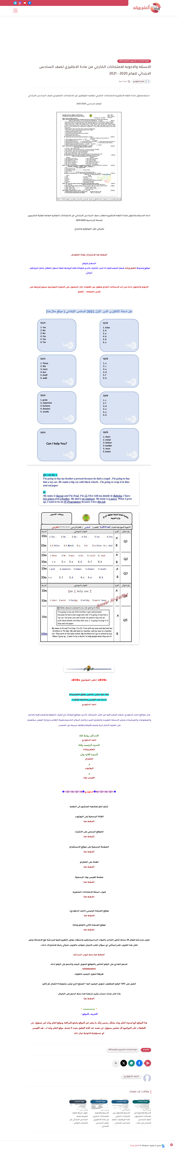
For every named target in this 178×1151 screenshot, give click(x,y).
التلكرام (89, 759)
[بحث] (15, 11)
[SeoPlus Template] (163, 1146)
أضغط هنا (89, 821)
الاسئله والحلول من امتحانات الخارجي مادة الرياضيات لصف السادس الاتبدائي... (121, 1118)
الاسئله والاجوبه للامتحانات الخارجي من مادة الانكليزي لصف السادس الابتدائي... (101, 1120)
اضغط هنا (89, 897)
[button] (139, 1063)
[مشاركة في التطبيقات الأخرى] (116, 1063)
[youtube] (25, 3)
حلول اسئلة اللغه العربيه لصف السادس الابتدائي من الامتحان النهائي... (78, 1118)
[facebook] (29, 3)
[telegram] (15, 3)
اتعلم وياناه (89, 750)
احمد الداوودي (138, 82)
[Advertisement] (89, 39)
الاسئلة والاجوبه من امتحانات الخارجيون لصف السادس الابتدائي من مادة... (142, 1118)
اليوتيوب (89, 768)
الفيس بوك (89, 778)
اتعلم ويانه (130, 268)
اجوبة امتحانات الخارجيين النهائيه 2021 (134, 61)
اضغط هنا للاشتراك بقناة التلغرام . (88, 255)
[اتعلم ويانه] (147, 7)
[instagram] (20, 3)
